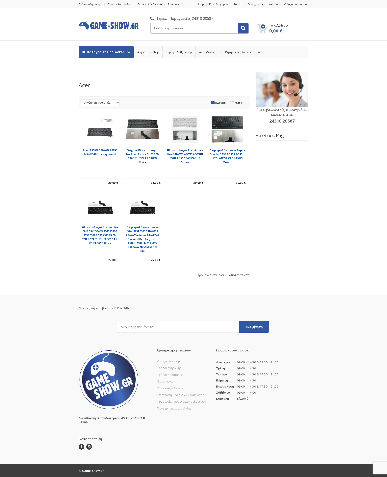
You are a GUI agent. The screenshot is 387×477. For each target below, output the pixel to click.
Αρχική (141, 52)
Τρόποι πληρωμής (90, 4)
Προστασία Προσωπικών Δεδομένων (181, 401)
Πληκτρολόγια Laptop (237, 52)
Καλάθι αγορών (218, 4)
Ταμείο (238, 4)
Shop (200, 4)
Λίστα (238, 103)
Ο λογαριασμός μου (296, 4)
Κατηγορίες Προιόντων (106, 52)
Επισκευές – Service (149, 4)
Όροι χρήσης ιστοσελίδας (263, 4)
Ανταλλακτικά (207, 52)
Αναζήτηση (254, 327)
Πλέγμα (220, 103)
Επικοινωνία (175, 4)
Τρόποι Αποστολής (119, 4)
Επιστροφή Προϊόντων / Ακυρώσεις (180, 395)
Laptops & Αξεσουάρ (179, 52)
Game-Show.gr (93, 471)
